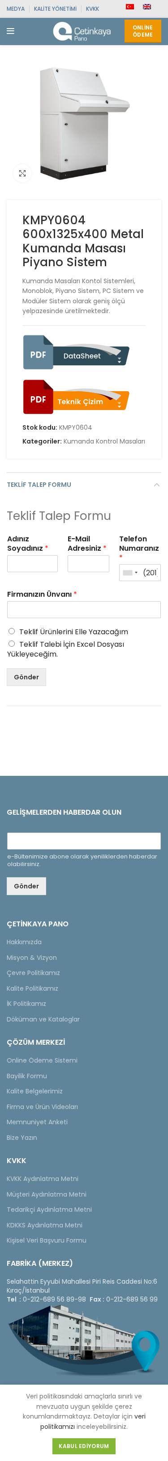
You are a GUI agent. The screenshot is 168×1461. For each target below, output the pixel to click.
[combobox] (130, 573)
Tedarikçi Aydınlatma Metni (49, 1209)
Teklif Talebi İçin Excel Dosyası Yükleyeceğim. (65, 649)
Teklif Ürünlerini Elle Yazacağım (73, 632)
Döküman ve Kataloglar (43, 1019)
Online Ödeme (143, 31)
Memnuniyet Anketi (37, 1122)
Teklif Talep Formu (39, 484)
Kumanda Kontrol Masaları (104, 441)
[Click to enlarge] (22, 173)
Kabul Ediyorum (84, 1446)
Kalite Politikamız (32, 988)
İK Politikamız (26, 1003)
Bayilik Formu (27, 1076)
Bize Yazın (22, 1137)
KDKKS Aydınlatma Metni (44, 1225)
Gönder (26, 677)
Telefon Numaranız (139, 548)
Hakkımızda (24, 942)
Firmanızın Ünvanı (42, 594)
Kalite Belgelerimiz (35, 1091)
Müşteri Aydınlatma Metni (46, 1194)
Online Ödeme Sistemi (42, 1060)
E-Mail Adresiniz (87, 544)
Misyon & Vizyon (32, 957)
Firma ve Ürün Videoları (42, 1106)
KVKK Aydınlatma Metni (42, 1178)
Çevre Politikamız (33, 972)
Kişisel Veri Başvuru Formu (46, 1240)
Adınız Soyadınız (27, 544)
